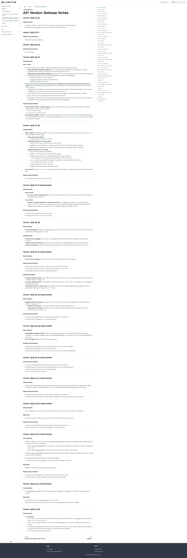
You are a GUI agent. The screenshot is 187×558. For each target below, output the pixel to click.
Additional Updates (102, 51)
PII (57, 229)
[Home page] (24, 7)
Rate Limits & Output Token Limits (10, 14)
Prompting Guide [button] (6, 31)
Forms (49, 288)
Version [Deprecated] (104, 32)
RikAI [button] (3, 23)
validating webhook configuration (62, 278)
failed (42, 149)
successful (43, 141)
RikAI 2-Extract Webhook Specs (37, 112)
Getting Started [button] (5, 6)
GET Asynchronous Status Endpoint (35, 83)
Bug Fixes (100, 80)
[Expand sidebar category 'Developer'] (19, 26)
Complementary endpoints (51, 302)
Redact (91, 229)
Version (101, 7)
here (69, 71)
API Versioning (6, 11)
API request (49, 139)
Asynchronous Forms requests (42, 169)
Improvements (101, 94)
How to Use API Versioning (38, 520)
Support (97, 549)
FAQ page (72, 115)
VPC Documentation (7, 34)
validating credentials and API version (62, 282)
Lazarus (48, 549)
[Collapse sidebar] (11, 541)
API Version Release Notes (9, 18)
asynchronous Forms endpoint (36, 204)
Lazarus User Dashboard (53, 551)
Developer (4, 26)
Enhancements (101, 9)
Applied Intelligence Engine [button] (10, 20)
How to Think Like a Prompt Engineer (51, 350)
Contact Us (98, 551)
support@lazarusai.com (73, 116)
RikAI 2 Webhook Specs (34, 110)
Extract (84, 229)
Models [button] (3, 8)
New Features (101, 40)
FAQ (2, 29)
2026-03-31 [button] (164, 2)
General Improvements (103, 13)
